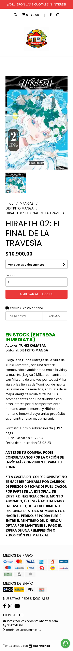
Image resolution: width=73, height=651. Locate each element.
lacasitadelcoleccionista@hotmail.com (32, 621)
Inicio (9, 203)
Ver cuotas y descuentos (26, 264)
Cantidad (10, 275)
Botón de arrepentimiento (23, 630)
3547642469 (14, 625)
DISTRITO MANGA (19, 208)
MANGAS (27, 203)
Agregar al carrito (36, 294)
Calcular (55, 316)
